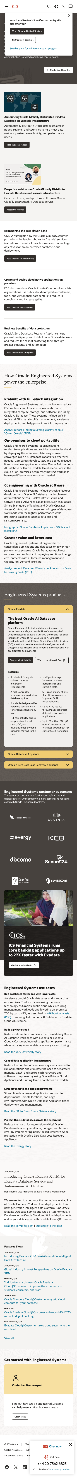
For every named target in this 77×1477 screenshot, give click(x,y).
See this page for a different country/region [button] (33, 48)
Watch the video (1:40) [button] (21, 965)
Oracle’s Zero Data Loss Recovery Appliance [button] (33, 764)
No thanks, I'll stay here (22, 40)
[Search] (49, 6)
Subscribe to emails (13, 1455)
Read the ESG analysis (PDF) (20, 307)
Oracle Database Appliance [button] (23, 754)
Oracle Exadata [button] (16, 609)
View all (9, 1338)
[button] (6, 6)
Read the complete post (18, 1225)
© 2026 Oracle (11, 1444)
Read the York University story (22, 1052)
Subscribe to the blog (49, 1225)
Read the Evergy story (17, 1146)
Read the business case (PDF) (20, 352)
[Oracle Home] (15, 6)
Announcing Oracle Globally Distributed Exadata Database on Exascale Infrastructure (34, 118)
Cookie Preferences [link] (13, 1449)
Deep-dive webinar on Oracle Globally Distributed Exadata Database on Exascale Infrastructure (35, 191)
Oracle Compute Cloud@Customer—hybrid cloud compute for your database (34, 1301)
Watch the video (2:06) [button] (49, 660)
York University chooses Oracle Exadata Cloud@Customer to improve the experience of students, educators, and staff (33, 1285)
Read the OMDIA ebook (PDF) (20, 258)
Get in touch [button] (20, 1416)
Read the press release (17, 144)
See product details (19, 660)
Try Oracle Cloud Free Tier (58, 70)
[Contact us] (70, 6)
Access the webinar (15, 209)
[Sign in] (63, 6)
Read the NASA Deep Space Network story (30, 1111)
